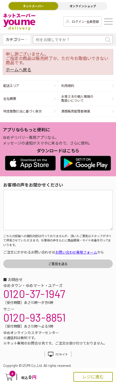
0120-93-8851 (34, 317)
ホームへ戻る (18, 70)
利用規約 (67, 85)
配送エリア (11, 85)
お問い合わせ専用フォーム (76, 252)
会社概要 (9, 98)
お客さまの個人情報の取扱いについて (77, 98)
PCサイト (62, 354)
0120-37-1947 (34, 293)
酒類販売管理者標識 (75, 111)
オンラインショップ (83, 6)
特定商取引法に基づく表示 (22, 111)
